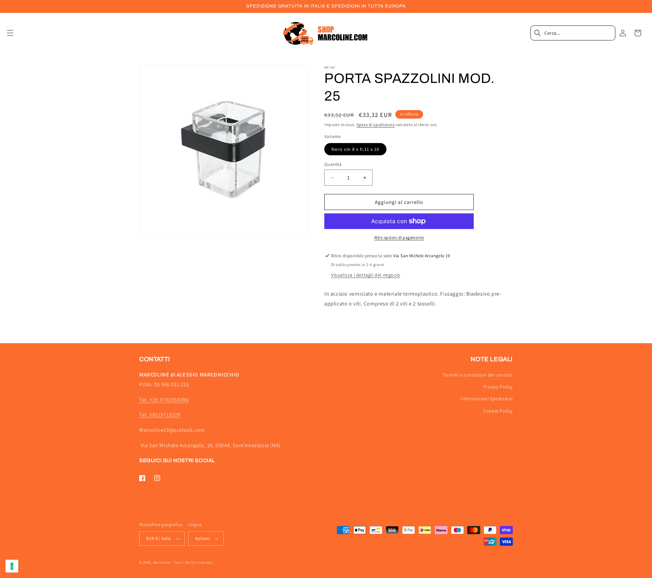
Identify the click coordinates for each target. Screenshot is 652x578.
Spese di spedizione (376, 124)
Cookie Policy (498, 411)
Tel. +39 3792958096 (163, 399)
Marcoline (162, 562)
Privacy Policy (498, 387)
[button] (14, 32)
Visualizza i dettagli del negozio (365, 275)
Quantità (333, 164)
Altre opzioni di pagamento (399, 237)
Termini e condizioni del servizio (477, 375)
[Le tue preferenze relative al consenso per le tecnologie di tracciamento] (11, 566)
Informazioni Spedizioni (486, 399)
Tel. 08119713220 (160, 414)
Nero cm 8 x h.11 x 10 (355, 149)
